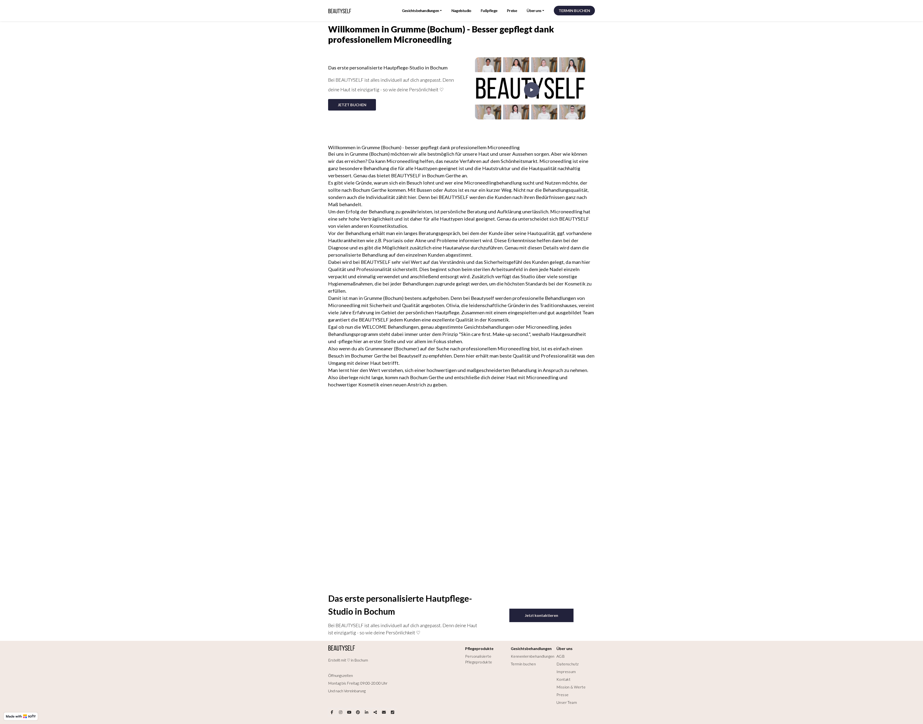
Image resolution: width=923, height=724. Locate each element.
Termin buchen (523, 664)
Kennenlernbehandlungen (533, 656)
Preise (512, 10)
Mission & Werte (571, 687)
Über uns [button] (534, 10)
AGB (560, 656)
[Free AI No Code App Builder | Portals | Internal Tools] (21, 716)
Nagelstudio (461, 10)
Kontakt (563, 679)
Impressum (566, 671)
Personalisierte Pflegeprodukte (478, 659)
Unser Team (566, 702)
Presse (562, 694)
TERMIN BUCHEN (574, 10)
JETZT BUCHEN (352, 104)
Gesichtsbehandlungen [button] (420, 10)
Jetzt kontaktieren (541, 615)
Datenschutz (567, 664)
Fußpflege (489, 10)
